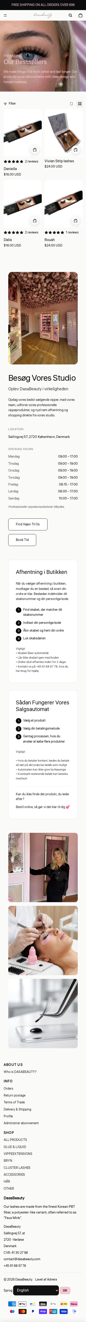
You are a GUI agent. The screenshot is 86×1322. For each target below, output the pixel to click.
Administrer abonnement (21, 1123)
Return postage (14, 1095)
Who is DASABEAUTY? (20, 1072)
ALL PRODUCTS (15, 1140)
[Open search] (70, 15)
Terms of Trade (14, 1102)
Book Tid (22, 540)
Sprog (8, 1290)
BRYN (8, 1161)
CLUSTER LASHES (17, 1168)
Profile (8, 1116)
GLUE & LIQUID (15, 1147)
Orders (8, 1088)
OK (65, 1290)
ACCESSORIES (14, 1175)
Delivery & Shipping (17, 1109)
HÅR (7, 1181)
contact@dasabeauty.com (22, 1259)
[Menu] (5, 15)
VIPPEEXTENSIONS (18, 1154)
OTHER (9, 1188)
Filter (12, 103)
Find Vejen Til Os (28, 524)
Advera (52, 1279)
